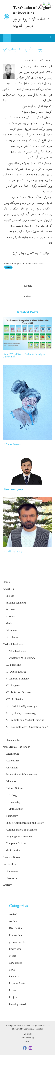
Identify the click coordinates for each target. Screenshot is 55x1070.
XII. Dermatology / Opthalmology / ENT (27, 730)
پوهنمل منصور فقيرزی (13, 488)
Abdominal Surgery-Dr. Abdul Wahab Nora (23, 263)
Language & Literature (19, 836)
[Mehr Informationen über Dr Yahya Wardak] (27, 402)
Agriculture (12, 760)
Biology (13, 795)
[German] (45, 5)
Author (13, 921)
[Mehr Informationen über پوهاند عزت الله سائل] (27, 521)
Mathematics (15, 809)
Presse (12, 990)
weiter (27, 296)
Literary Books (11, 857)
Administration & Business (21, 829)
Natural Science (15, 788)
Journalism (12, 767)
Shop (27, 1041)
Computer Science (16, 843)
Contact (27, 1034)
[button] (51, 38)
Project (10, 596)
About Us (8, 589)
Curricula (11, 878)
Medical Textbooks (13, 644)
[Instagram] (30, 1048)
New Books (15, 963)
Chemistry (14, 802)
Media (9, 623)
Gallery (7, 885)
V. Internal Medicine (17, 678)
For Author (9, 864)
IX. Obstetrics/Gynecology (21, 706)
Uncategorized (17, 1004)
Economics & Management (21, 774)
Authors (10, 616)
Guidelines (12, 871)
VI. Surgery (13, 685)
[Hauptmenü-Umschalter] (7, 38)
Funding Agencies (16, 602)
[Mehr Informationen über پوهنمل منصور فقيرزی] (27, 468)
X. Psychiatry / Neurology (21, 713)
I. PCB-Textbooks (16, 651)
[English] (41, 5)
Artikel (13, 914)
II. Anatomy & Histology (20, 658)
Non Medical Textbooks (16, 747)
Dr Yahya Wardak (12, 444)
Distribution (12, 637)
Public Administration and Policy (25, 823)
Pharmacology (14, 740)
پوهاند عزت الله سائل (12, 551)
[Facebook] (25, 1048)
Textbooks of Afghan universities (32, 10)
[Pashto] (50, 5)
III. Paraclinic (13, 665)
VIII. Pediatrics (14, 699)
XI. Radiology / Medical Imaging (25, 720)
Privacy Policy (27, 1037)
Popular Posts (17, 983)
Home (6, 582)
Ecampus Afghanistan (33, 1029)
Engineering (12, 754)
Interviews (11, 630)
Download (8, 267)
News (12, 969)
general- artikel (18, 942)
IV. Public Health (16, 672)
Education (11, 781)
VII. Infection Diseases (18, 692)
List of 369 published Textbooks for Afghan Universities (24, 355)
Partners (10, 609)
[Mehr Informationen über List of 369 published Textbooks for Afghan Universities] (27, 333)
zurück (28, 285)
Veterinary (12, 816)
